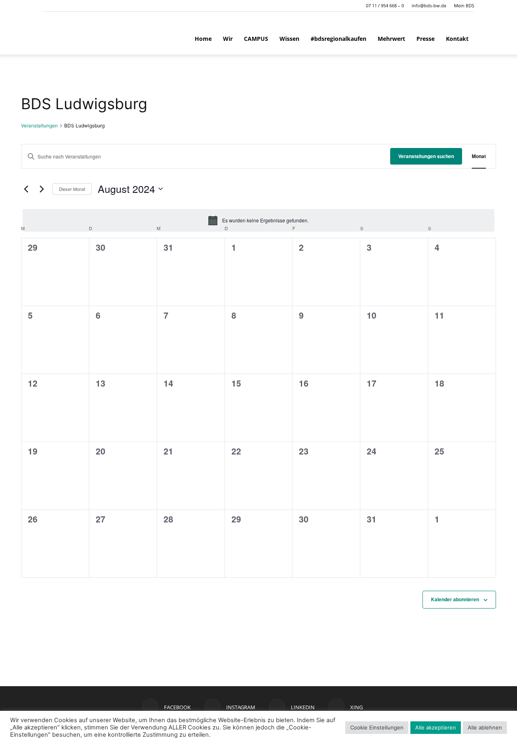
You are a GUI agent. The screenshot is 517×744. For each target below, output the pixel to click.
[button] (49, 5)
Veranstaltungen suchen (426, 156)
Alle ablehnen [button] (485, 727)
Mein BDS (464, 5)
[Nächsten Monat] (41, 189)
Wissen (289, 38)
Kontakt (457, 38)
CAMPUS (256, 38)
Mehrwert (391, 38)
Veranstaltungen (39, 126)
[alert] (258, 220)
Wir (228, 38)
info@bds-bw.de (429, 5)
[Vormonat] (26, 189)
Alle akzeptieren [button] (435, 727)
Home (203, 38)
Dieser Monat (72, 189)
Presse (425, 38)
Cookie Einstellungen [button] (377, 727)
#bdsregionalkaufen (338, 38)
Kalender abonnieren (455, 599)
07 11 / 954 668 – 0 (385, 5)
